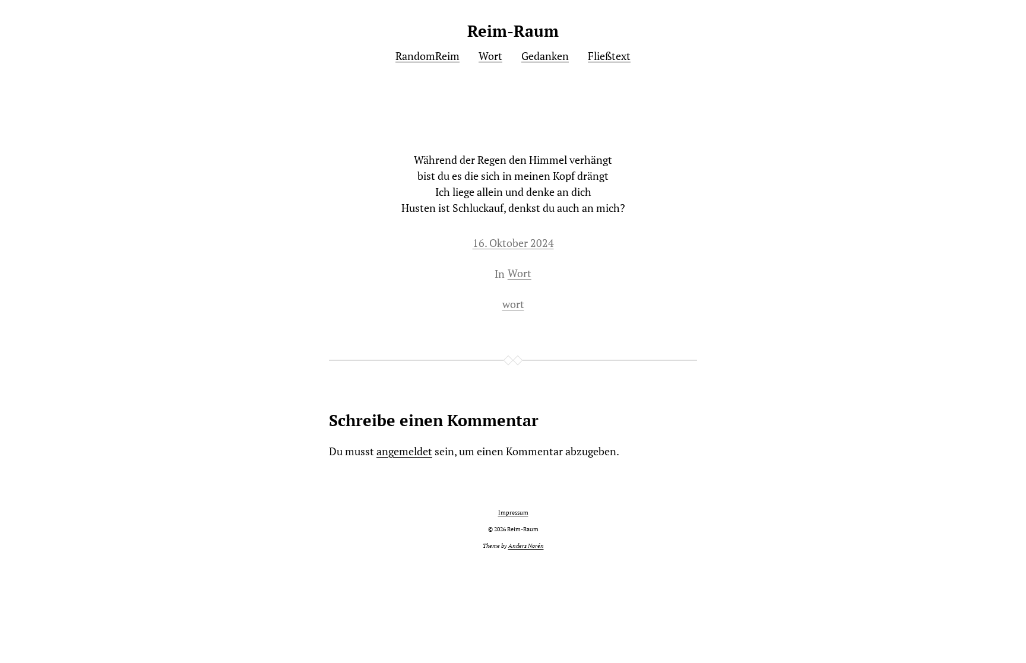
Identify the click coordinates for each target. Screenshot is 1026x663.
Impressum (513, 512)
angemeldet (404, 451)
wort (513, 304)
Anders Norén (526, 546)
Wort (519, 273)
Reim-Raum (513, 31)
